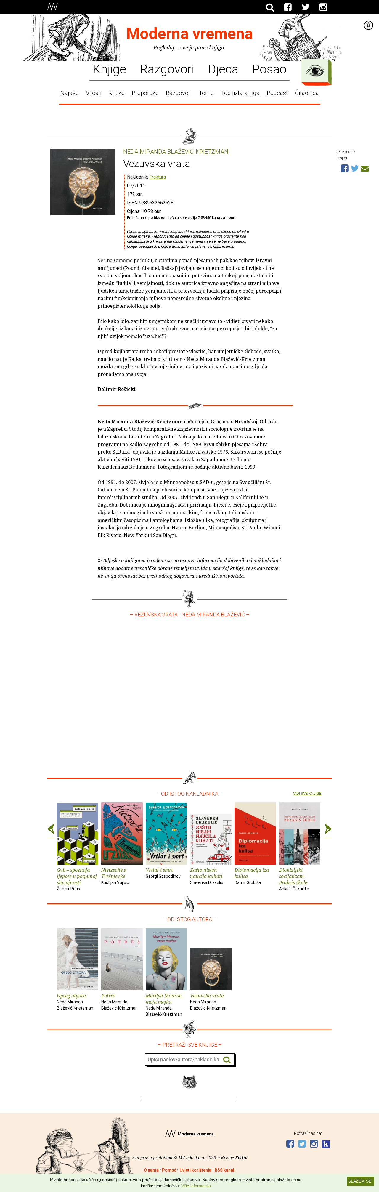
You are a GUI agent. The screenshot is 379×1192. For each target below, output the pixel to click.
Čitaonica (307, 93)
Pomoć (169, 1170)
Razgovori (167, 69)
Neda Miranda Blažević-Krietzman (175, 152)
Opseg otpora (75, 1001)
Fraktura (157, 177)
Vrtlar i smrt (163, 873)
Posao (269, 69)
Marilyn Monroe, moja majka (164, 1004)
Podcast (277, 93)
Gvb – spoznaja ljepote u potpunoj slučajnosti (77, 879)
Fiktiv (241, 1157)
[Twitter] (305, 7)
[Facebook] (288, 7)
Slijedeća (328, 831)
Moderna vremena (189, 34)
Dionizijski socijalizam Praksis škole (294, 879)
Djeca (223, 69)
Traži (227, 1060)
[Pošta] (365, 167)
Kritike (116, 93)
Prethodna (50, 831)
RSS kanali (225, 1170)
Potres (119, 1001)
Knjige (109, 69)
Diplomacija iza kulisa (252, 876)
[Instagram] (323, 7)
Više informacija (196, 1185)
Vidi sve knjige (307, 793)
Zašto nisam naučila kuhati (206, 876)
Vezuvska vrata (208, 1001)
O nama (151, 1170)
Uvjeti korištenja (195, 1170)
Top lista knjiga (240, 93)
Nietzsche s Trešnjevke (115, 876)
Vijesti (93, 93)
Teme (206, 93)
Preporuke (145, 93)
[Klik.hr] (326, 1145)
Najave (69, 93)
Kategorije (315, 71)
